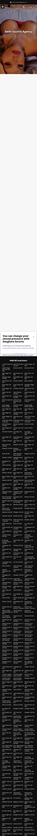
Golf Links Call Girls (17, 713)
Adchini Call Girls (17, 368)
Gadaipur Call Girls (30, 678)
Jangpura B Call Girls (17, 819)
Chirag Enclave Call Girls (17, 550)
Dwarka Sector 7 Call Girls (18, 658)
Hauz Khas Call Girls (17, 770)
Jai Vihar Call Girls (7, 811)
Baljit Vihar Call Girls (17, 469)
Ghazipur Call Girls (30, 701)
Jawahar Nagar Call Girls (6, 830)
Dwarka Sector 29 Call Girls (30, 650)
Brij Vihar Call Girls (7, 516)
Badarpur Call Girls (7, 448)
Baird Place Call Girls (29, 458)
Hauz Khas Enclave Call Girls (29, 770)
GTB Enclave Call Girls (7, 738)
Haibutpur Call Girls (17, 750)
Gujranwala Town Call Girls (29, 738)
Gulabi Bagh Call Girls (6, 742)
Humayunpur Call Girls (18, 782)
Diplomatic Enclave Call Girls (29, 611)
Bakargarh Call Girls (6, 462)
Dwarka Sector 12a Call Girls (29, 624)
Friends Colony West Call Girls (17, 679)
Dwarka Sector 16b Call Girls (29, 631)
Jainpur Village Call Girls (30, 811)
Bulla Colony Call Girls (6, 524)
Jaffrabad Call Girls (7, 802)
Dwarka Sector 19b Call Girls (29, 639)
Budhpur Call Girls (29, 520)
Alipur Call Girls (29, 381)
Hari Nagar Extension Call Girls (6, 762)
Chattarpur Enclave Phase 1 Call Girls (29, 536)
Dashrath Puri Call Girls (7, 579)
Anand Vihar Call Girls (6, 396)
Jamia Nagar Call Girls (6, 815)
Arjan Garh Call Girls (17, 409)
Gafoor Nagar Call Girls (7, 682)
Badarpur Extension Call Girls (17, 450)
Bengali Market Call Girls (17, 488)
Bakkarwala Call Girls (29, 462)
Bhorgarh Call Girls (30, 508)
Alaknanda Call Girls (29, 377)
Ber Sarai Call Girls (30, 488)
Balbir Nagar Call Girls (18, 465)
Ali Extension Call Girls (7, 381)
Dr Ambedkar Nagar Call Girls (6, 616)
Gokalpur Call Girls (18, 708)
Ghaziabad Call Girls (17, 701)
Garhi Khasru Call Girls (7, 694)
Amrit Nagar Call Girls (6, 389)
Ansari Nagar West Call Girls (6, 405)
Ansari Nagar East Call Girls (30, 400)
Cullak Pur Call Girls (28, 562)
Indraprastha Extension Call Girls (28, 794)
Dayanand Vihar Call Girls (6, 583)
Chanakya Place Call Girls (17, 528)
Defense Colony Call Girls (6, 587)
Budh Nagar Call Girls (29, 516)
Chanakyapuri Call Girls (29, 528)
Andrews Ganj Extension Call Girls (17, 401)
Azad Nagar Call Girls (6, 437)
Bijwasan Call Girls (7, 512)
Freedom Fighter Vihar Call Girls (18, 675)
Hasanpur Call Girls (28, 766)
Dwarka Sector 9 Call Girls (6, 662)
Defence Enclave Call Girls (29, 583)
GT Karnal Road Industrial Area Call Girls (30, 734)
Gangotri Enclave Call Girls (7, 690)
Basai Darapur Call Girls (7, 477)
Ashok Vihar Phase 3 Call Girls (18, 421)
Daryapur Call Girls (18, 575)
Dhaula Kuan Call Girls (7, 607)
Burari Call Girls (17, 523)
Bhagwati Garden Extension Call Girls (18, 493)
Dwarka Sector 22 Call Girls (7, 647)
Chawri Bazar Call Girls (18, 541)
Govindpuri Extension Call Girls (17, 721)
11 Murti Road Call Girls (7, 365)
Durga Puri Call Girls (17, 616)
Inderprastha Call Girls (18, 789)
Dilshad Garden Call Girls (17, 611)
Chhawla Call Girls (18, 545)
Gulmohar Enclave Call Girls (18, 742)
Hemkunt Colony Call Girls (18, 774)
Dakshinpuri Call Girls (17, 570)
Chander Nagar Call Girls (17, 531)
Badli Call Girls (6, 453)
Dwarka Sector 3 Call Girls (6, 654)
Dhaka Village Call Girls (29, 598)
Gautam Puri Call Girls (6, 698)
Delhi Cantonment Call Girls (30, 587)
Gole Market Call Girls (6, 713)
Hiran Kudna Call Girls (29, 774)
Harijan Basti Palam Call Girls (17, 761)
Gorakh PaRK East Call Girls (7, 717)
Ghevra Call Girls (6, 705)
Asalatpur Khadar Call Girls (18, 413)
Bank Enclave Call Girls (29, 469)
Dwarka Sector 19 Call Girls (18, 639)
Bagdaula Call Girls (30, 453)
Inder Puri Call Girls (28, 785)
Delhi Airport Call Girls (18, 587)
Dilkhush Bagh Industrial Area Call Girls (7, 612)
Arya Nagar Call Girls (6, 413)
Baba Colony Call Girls (29, 441)
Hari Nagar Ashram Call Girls (29, 757)
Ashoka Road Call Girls (18, 424)
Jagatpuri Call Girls (18, 802)
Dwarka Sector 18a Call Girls (29, 635)
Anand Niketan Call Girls (17, 393)
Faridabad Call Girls (17, 667)
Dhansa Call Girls (7, 601)
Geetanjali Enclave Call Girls (30, 698)
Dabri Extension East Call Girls (29, 566)
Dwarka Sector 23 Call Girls (18, 647)
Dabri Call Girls (6, 566)
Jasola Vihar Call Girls (29, 824)
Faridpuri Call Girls (29, 667)
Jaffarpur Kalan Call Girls (29, 798)
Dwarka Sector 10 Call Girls (30, 620)
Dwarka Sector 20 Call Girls (18, 643)
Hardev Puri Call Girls (17, 754)
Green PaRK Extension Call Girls (17, 734)
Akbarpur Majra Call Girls (6, 377)
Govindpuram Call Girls (29, 717)
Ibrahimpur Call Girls (29, 782)
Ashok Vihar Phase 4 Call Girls (30, 421)
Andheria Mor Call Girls (29, 396)
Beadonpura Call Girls (6, 484)
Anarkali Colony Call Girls (17, 396)
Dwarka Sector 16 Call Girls (7, 631)
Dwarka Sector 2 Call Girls (6, 643)
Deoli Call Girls (17, 590)
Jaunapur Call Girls (18, 827)
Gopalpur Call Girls (30, 712)
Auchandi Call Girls (7, 431)
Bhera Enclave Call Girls (30, 505)
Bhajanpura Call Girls (17, 497)
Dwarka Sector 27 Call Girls (7, 650)
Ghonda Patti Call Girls (29, 705)
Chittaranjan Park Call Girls (18, 553)
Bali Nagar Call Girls (29, 465)
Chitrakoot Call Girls (6, 553)
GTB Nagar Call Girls (17, 738)
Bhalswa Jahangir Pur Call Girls (18, 501)
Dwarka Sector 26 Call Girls (30, 647)
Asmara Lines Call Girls (18, 428)
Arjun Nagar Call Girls (29, 409)
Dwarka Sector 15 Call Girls (30, 628)
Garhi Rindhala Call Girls (18, 694)
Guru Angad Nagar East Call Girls (7, 746)
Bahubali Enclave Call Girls (18, 458)
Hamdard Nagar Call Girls (29, 750)
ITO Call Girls (16, 798)
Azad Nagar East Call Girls (18, 437)
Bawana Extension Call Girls (18, 481)
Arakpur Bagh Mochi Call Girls (29, 405)
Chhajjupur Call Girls (29, 541)
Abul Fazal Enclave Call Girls (18, 365)
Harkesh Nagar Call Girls (6, 766)
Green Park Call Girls (6, 733)
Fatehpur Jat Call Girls (29, 671)
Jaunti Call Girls (29, 827)
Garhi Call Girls (17, 689)
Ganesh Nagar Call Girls (18, 686)
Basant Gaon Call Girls (18, 477)
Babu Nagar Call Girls (29, 445)
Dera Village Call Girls (17, 594)
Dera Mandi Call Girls (6, 594)
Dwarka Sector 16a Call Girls (17, 631)
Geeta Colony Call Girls (18, 698)
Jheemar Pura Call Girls (29, 834)
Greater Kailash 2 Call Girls (7, 729)
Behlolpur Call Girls (6, 488)
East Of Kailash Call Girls (17, 662)
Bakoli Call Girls (6, 465)
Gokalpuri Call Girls (30, 708)
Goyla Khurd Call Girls (6, 726)
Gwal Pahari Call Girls (6, 750)
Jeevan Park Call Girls (17, 830)
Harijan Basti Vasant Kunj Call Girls (29, 762)
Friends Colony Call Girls (29, 675)
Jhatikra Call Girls (18, 834)
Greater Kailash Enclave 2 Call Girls (30, 729)
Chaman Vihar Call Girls (7, 528)
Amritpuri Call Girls (18, 388)
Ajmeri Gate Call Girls (29, 374)
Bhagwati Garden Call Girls (7, 492)
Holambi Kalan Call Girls (17, 778)
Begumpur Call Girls (29, 484)
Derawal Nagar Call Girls (29, 594)
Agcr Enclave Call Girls (18, 374)
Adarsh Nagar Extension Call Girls (6, 369)
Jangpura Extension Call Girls (28, 820)
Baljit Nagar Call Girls (6, 469)
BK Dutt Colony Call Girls (29, 512)
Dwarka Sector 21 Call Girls (30, 643)
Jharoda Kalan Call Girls (7, 834)
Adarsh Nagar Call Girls (30, 365)
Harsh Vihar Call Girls (17, 766)
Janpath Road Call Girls (7, 824)
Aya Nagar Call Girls (17, 432)
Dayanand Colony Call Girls (29, 579)
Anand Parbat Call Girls (29, 393)
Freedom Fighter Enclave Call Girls (6, 675)
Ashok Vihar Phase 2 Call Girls (7, 421)
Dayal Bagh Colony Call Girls (17, 579)
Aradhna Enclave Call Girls (18, 405)
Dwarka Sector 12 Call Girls (18, 624)
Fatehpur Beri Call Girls (18, 671)
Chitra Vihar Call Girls (29, 550)
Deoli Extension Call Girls (29, 590)
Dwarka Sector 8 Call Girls (29, 658)
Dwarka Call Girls (29, 616)
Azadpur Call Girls (7, 441)
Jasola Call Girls (17, 824)
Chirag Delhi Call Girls (6, 550)
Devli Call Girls (6, 598)
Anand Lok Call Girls (6, 393)
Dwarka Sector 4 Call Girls (18, 654)
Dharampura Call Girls (18, 602)
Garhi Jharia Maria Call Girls (29, 690)
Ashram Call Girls (29, 424)
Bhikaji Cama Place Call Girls (6, 509)
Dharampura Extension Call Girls (28, 603)
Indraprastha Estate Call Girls (17, 793)
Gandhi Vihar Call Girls (6, 686)
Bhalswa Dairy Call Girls (7, 501)
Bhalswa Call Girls (29, 497)
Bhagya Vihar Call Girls (29, 492)
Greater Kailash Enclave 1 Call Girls (18, 729)
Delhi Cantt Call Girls (6, 590)
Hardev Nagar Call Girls (7, 754)
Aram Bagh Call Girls (6, 409)
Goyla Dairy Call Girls (29, 720)
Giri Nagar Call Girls (6, 709)
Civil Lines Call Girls (17, 557)
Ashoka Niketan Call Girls (6, 424)
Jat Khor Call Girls (7, 827)
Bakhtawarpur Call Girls (18, 462)
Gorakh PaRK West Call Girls (17, 717)
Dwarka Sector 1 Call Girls (18, 620)
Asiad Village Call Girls (6, 428)
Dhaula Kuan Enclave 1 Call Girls (18, 607)
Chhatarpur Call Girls (6, 546)
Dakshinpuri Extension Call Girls (28, 571)
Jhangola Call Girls (29, 830)
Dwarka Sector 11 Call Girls (7, 624)
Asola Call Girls (29, 428)
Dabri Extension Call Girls (17, 566)
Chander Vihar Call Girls (30, 531)
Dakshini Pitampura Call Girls (6, 571)
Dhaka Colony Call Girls (18, 598)
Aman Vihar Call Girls (6, 385)
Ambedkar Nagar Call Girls (29, 385)
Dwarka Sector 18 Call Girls (18, 635)
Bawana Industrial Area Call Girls (30, 481)
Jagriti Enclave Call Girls (7, 806)
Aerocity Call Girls (29, 368)
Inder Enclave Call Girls (18, 785)
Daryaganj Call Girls (6, 575)
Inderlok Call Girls (7, 789)
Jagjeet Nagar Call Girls (30, 802)
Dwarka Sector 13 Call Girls (7, 628)
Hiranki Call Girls (6, 777)
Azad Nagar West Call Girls (29, 437)
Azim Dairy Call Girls (17, 441)
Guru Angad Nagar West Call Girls (18, 746)
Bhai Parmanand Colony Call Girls (6, 497)
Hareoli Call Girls (29, 753)
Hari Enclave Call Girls (6, 757)
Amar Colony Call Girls (18, 385)
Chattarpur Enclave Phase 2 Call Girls (6, 542)
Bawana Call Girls (7, 480)
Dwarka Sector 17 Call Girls (7, 635)
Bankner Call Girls (7, 472)
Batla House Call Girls (29, 477)
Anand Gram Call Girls (29, 389)
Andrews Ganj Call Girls (7, 400)
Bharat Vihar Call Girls (6, 505)
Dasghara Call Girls (28, 575)
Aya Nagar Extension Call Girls (28, 433)
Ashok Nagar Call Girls (7, 417)
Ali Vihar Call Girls (18, 381)
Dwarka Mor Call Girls (6, 620)
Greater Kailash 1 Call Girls (29, 726)
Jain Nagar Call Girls (17, 811)
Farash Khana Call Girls (7, 667)
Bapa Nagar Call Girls (17, 473)
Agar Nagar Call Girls (6, 374)
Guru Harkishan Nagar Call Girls (29, 746)
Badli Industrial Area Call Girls (17, 454)
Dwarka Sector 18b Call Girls (6, 639)
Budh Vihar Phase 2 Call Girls (18, 520)
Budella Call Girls (18, 516)
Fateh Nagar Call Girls (6, 671)
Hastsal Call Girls (6, 770)
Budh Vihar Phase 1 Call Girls (7, 520)
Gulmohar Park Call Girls (29, 742)
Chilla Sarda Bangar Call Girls (29, 546)
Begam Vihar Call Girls (18, 484)
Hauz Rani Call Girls (6, 774)
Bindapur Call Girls (18, 512)
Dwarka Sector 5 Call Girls (29, 654)
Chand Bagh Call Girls (6, 531)
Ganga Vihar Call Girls (29, 686)
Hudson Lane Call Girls (7, 782)
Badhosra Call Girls (28, 449)
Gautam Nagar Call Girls (29, 694)
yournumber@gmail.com (19, 2)
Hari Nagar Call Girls (17, 757)
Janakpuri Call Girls (18, 815)
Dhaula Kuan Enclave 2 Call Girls (30, 607)
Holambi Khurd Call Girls (29, 778)
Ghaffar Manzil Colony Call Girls (6, 701)
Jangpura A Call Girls (6, 819)
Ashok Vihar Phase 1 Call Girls (30, 417)
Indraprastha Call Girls (7, 793)
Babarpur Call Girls (18, 444)
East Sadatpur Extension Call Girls (28, 663)
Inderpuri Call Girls (30, 789)
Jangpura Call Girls (30, 815)
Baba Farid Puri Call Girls (6, 445)
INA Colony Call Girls (6, 785)
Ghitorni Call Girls (18, 705)
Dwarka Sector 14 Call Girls (18, 628)
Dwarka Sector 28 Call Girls (18, 650)
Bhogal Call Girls (17, 508)
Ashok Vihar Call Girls (17, 417)
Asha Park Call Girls (28, 413)
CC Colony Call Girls (29, 524)
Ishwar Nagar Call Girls (7, 798)
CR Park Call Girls (18, 562)
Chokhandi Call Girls (29, 553)
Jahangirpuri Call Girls (17, 806)
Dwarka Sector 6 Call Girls (6, 658)
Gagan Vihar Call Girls (17, 682)
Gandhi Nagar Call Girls (30, 682)
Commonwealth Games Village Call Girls (30, 558)
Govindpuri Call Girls (6, 720)
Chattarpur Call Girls (17, 535)
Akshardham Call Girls (18, 377)
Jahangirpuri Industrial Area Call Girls (30, 807)
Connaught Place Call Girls (7, 562)
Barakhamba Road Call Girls (29, 473)
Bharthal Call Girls (18, 504)
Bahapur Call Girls (7, 457)
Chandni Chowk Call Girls (6, 535)
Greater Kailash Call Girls (17, 726)
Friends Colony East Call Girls (6, 679)
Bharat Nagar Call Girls (29, 501)
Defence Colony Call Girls (17, 583)
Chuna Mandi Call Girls (7, 557)
